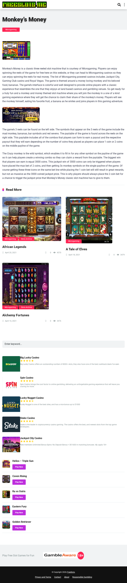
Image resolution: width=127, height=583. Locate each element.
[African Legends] (31, 219)
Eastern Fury (19, 506)
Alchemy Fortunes (15, 315)
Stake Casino (27, 418)
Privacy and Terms (43, 577)
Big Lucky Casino (29, 357)
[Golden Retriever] (6, 527)
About (66, 577)
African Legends (14, 247)
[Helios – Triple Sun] (6, 466)
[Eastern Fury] (6, 512)
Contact (57, 577)
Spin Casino (26, 377)
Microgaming (11, 30)
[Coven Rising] (6, 482)
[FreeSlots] (24, 4)
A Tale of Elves (76, 249)
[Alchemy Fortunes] (31, 286)
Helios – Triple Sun (22, 460)
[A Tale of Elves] (95, 220)
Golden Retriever (21, 521)
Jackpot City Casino (31, 438)
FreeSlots (71, 572)
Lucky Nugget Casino (32, 397)
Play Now (19, 467)
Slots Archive (26, 239)
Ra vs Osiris (18, 491)
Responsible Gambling (82, 577)
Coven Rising (19, 476)
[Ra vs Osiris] (6, 497)
